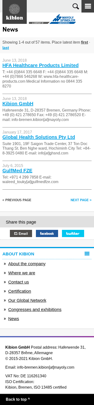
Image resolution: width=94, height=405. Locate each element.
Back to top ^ (18, 399)
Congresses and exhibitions (34, 309)
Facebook (47, 233)
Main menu (87, 6)
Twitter (73, 233)
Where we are (21, 273)
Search (76, 6)
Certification (19, 291)
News (13, 318)
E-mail (21, 233)
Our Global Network (27, 300)
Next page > (81, 200)
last (5, 48)
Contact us (18, 282)
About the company (27, 263)
